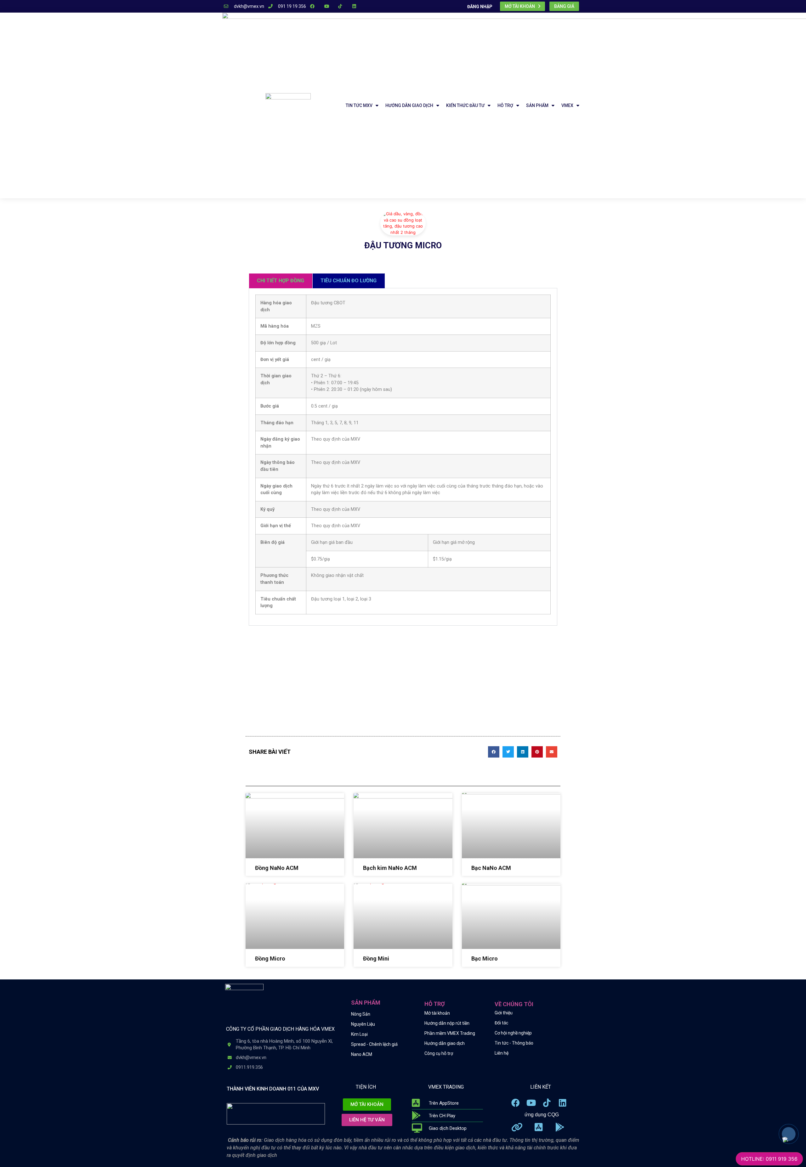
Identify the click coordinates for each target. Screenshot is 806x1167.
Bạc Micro (484, 958)
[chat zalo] (785, 1137)
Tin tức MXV (359, 105)
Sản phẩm (537, 105)
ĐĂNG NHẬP (479, 6)
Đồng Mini (376, 958)
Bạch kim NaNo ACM (390, 868)
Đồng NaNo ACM (276, 868)
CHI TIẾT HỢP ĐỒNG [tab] (280, 281)
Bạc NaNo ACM (491, 868)
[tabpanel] (403, 457)
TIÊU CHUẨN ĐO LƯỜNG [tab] (349, 281)
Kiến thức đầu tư (465, 105)
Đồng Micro (270, 958)
